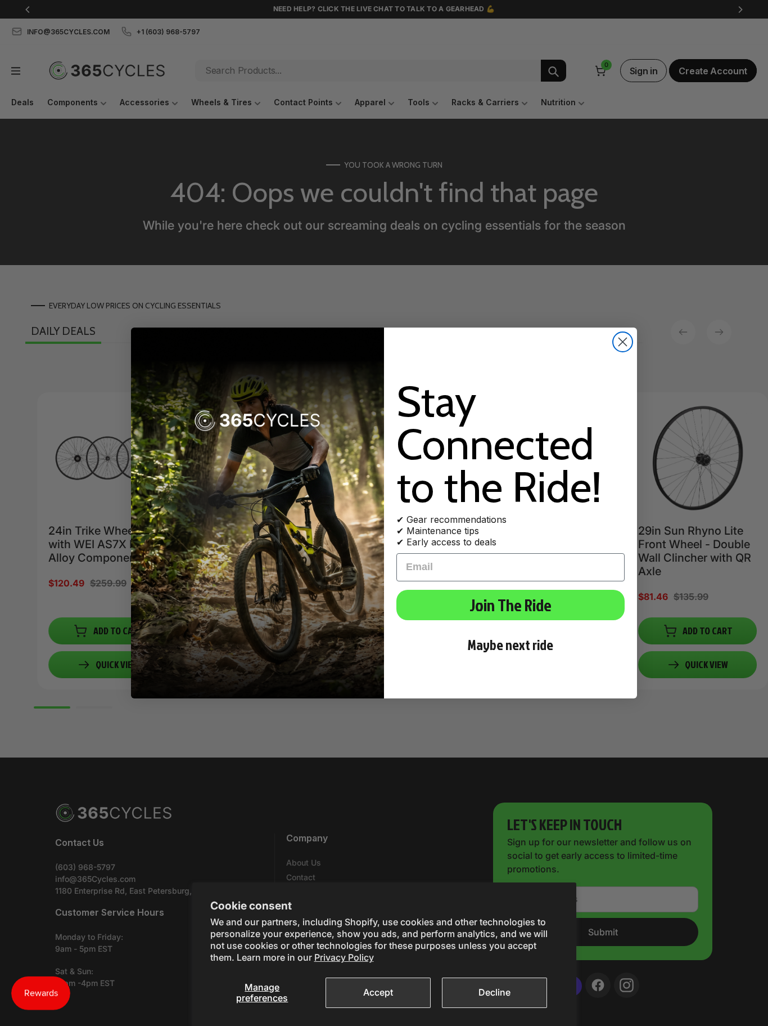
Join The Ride (510, 605)
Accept (378, 992)
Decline (494, 992)
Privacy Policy (344, 957)
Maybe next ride (510, 645)
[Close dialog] (623, 342)
